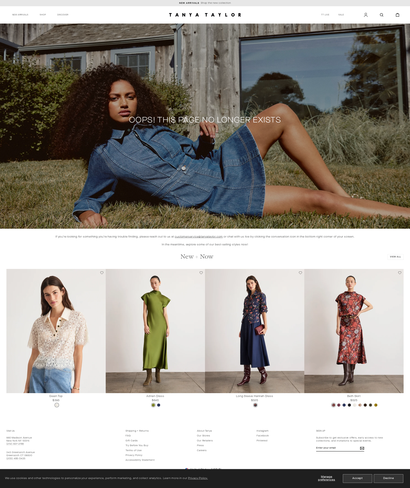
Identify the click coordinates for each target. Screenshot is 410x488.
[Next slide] (102, 390)
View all (395, 257)
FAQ (128, 436)
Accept (357, 478)
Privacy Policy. (198, 478)
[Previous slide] (10, 390)
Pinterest (262, 441)
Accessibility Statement (140, 460)
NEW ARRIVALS (20, 15)
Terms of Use (134, 451)
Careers (202, 451)
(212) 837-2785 (15, 444)
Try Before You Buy (137, 446)
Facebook (263, 436)
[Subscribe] (362, 448)
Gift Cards (132, 441)
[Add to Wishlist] (102, 273)
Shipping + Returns (137, 431)
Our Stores (203, 436)
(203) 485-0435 (15, 459)
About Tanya (204, 431)
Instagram (262, 431)
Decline (388, 478)
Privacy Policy (134, 455)
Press (200, 446)
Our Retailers (205, 441)
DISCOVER (62, 15)
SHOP (43, 15)
